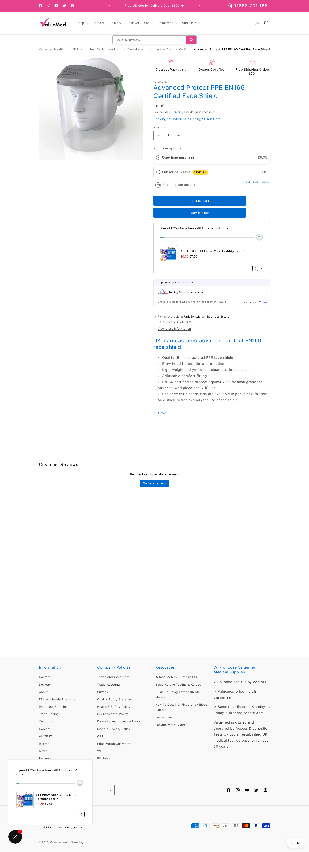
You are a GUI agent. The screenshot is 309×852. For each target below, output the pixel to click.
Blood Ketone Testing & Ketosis (178, 684)
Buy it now (200, 213)
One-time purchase (178, 157)
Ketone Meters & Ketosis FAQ (176, 677)
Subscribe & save (184, 172)
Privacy (102, 692)
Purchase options (167, 148)
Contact (45, 677)
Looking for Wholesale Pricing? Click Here (187, 119)
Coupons (45, 721)
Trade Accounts (108, 684)
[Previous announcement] (109, 6)
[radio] (158, 157)
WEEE (101, 751)
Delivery (45, 684)
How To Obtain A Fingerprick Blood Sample (181, 707)
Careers (44, 729)
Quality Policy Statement (115, 699)
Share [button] (162, 413)
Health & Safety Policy (113, 706)
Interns (44, 743)
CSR (100, 736)
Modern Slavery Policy (114, 729)
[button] (82, 23)
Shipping (177, 112)
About (43, 692)
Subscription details (178, 185)
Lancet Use (163, 717)
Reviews (45, 758)
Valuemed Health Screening (53, 49)
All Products (78, 49)
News (43, 751)
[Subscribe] (109, 790)
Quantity (159, 127)
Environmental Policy (112, 714)
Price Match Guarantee (114, 743)
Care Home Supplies (137, 49)
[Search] (191, 40)
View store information (174, 328)
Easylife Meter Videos (171, 724)
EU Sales (103, 758)
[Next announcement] (199, 6)
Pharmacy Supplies (53, 706)
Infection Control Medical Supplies (171, 49)
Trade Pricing (49, 714)
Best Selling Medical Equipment (106, 49)
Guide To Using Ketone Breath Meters (177, 694)
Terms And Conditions (113, 677)
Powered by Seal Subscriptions (256, 182)
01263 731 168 (250, 5)
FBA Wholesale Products (57, 699)
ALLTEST (45, 736)
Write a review (154, 483)
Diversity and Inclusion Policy (119, 721)
